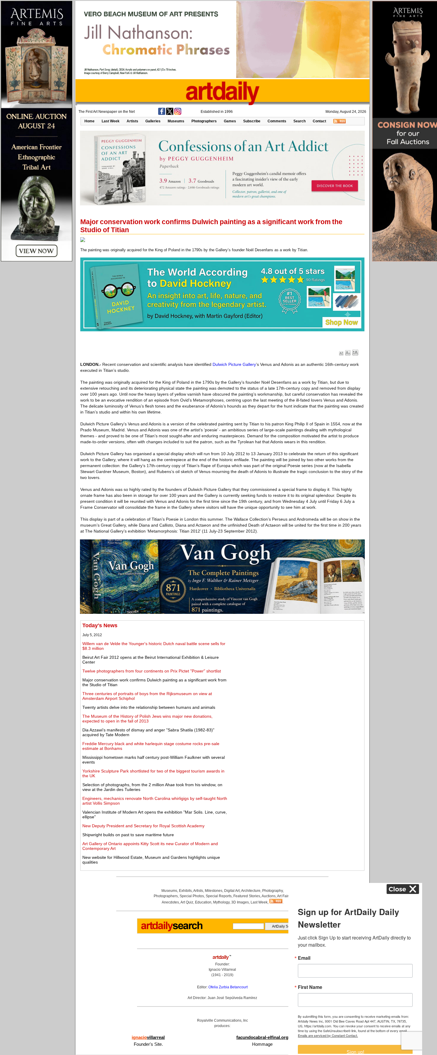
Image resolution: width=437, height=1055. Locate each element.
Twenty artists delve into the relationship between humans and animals (148, 707)
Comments (277, 121)
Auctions (269, 896)
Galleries (153, 121)
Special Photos (192, 896)
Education (203, 902)
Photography (272, 891)
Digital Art (232, 891)
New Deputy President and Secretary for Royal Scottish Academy (143, 825)
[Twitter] (169, 114)
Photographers (204, 121)
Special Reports (219, 896)
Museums (176, 121)
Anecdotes (170, 902)
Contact (319, 121)
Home (89, 121)
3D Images (240, 902)
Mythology (221, 902)
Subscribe (251, 121)
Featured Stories (246, 896)
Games (230, 121)
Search (299, 121)
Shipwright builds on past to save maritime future (128, 834)
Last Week (111, 121)
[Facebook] (161, 114)
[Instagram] (177, 114)
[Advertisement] (296, 664)
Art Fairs (283, 896)
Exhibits (185, 891)
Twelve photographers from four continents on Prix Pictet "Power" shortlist (151, 671)
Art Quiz (186, 902)
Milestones (213, 891)
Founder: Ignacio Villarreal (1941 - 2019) (222, 969)
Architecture (250, 891)
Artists (132, 121)
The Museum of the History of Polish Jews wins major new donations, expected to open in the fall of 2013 (147, 718)
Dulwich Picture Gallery (234, 364)
